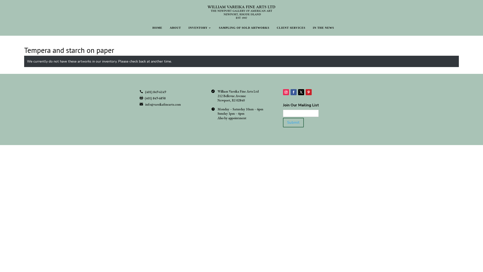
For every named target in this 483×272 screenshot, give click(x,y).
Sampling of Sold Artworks (244, 27)
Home (157, 27)
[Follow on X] (301, 92)
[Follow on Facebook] (294, 92)
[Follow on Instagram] (286, 92)
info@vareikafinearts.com (163, 104)
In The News (323, 27)
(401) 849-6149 (155, 92)
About (175, 27)
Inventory (198, 27)
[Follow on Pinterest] (309, 92)
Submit (293, 122)
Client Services (291, 27)
